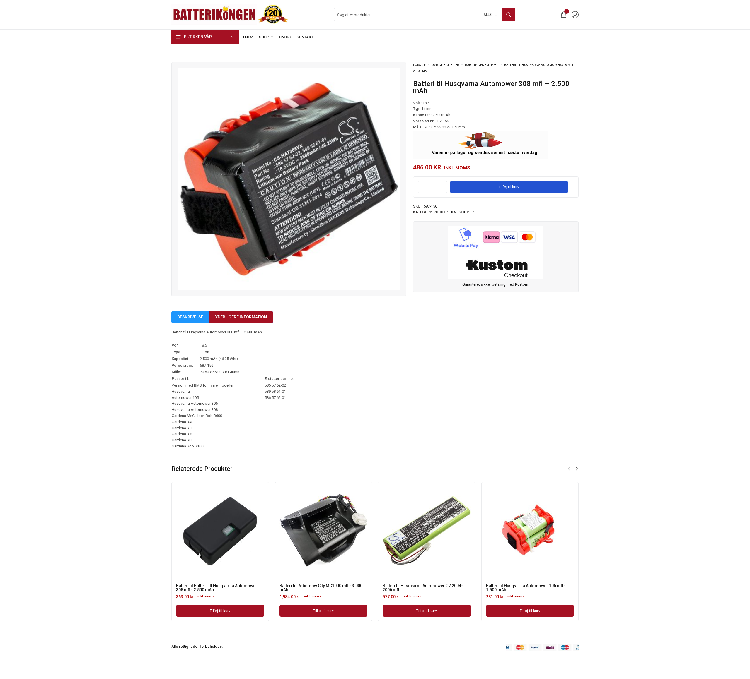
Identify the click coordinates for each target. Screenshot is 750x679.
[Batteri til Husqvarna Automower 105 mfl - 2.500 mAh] (322, 531)
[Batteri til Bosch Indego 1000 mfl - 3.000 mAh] (528, 531)
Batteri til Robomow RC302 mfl (410, 585)
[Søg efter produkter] (508, 14)
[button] (569, 469)
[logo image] (230, 14)
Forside (419, 64)
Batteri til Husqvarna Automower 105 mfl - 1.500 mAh (214, 587)
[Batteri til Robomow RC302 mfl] (425, 531)
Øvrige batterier (445, 64)
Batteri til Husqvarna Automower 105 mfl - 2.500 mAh (318, 587)
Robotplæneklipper (481, 64)
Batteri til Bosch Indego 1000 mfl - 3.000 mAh (527, 585)
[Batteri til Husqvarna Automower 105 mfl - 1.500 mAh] (219, 531)
